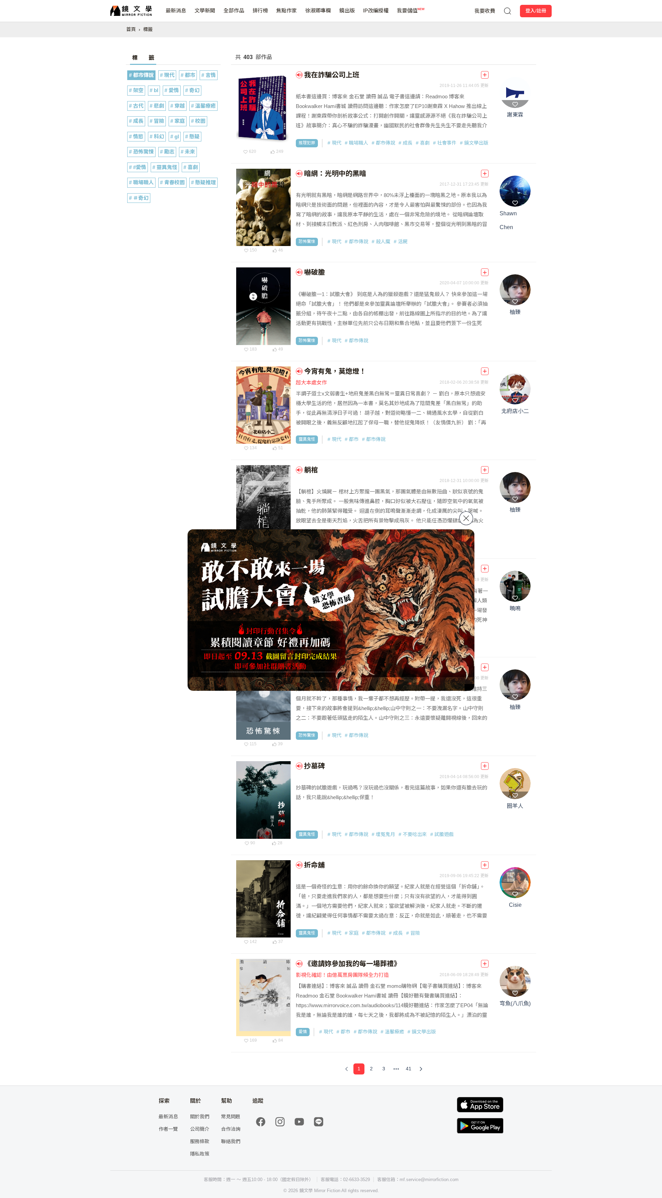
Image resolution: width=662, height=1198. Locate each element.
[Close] (466, 518)
